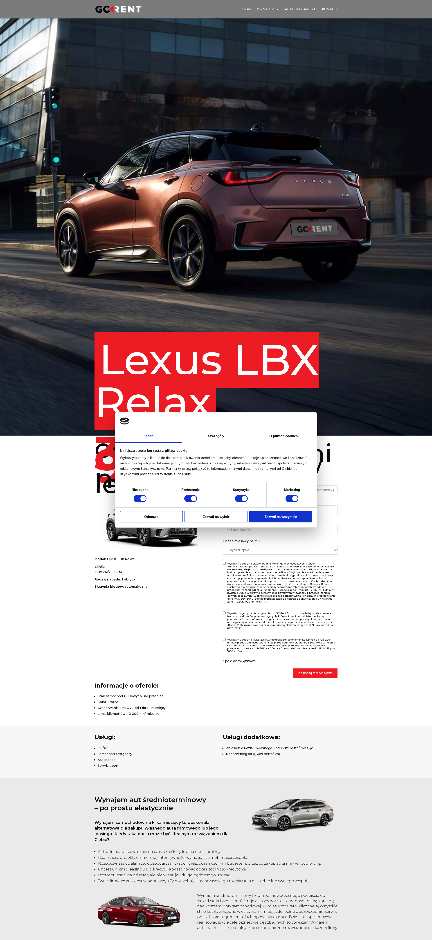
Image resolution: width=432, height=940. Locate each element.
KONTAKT (330, 9)
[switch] (190, 498)
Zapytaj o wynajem (315, 673)
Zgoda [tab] (149, 436)
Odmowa (151, 517)
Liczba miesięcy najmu (241, 541)
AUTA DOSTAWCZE (300, 9)
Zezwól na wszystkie (281, 517)
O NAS (246, 9)
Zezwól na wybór (216, 517)
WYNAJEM (265, 9)
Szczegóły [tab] (216, 436)
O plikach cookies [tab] (283, 436)
